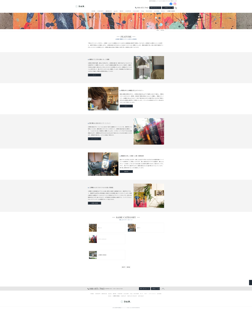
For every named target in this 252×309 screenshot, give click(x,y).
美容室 (128, 267)
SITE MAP (141, 296)
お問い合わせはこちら (155, 7)
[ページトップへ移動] (163, 288)
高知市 (123, 267)
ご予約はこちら (167, 7)
